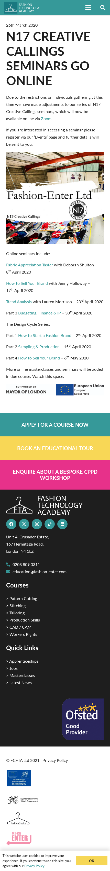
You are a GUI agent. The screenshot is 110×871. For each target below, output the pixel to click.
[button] (88, 8)
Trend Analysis (19, 301)
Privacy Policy (55, 760)
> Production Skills (23, 620)
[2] (55, 778)
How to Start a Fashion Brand (44, 335)
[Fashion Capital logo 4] (55, 818)
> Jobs (12, 668)
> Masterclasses (20, 675)
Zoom (46, 118)
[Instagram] (37, 524)
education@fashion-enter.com (40, 571)
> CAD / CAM (18, 627)
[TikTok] (50, 524)
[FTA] (24, 8)
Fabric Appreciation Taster (29, 265)
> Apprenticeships (22, 661)
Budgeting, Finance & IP (39, 313)
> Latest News (19, 682)
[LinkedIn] (62, 524)
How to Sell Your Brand (27, 283)
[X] (24, 524)
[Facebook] (11, 524)
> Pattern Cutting (21, 598)
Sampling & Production (39, 346)
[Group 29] (55, 838)
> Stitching (16, 605)
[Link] (55, 425)
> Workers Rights (21, 634)
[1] (55, 799)
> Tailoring (15, 613)
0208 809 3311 (26, 564)
